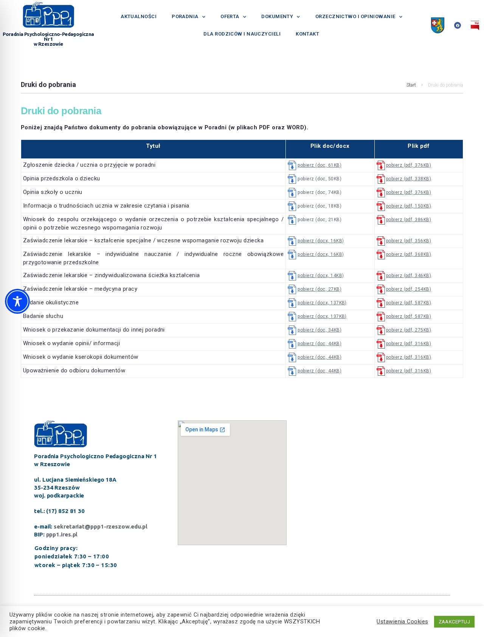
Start (411, 85)
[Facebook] (457, 25)
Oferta (229, 16)
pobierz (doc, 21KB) (319, 219)
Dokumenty (277, 16)
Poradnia (185, 16)
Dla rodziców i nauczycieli (242, 34)
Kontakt (307, 34)
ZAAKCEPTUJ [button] (454, 622)
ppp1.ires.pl (62, 534)
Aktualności (139, 16)
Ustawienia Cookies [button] (402, 621)
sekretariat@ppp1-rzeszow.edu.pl (100, 526)
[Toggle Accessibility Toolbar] (17, 301)
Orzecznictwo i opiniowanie (355, 16)
